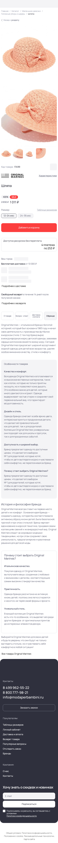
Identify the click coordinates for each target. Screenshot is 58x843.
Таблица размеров (47, 209)
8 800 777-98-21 (15, 692)
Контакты (8, 775)
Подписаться (29, 804)
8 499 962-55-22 (16, 687)
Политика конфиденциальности (37, 833)
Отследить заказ (12, 748)
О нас (6, 771)
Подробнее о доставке (14, 286)
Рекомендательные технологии (39, 836)
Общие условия (13, 833)
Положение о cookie (13, 836)
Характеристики (48, 175)
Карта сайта (29, 839)
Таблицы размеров (13, 724)
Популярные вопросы (14, 743)
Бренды (7, 753)
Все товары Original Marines (16, 653)
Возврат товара (11, 739)
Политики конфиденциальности (22, 816)
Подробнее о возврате (14, 303)
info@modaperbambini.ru (23, 697)
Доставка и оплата (13, 734)
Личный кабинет (12, 729)
